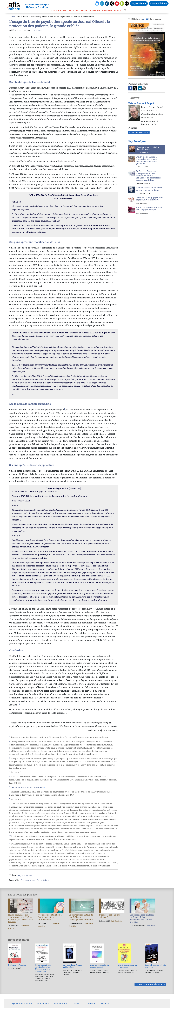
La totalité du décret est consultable (27, 787)
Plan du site (43, 1003)
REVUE (84, 10)
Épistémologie (116, 921)
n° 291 (146, 19)
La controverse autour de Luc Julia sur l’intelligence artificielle (81, 917)
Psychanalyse (37, 30)
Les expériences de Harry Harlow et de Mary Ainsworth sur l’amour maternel (142, 918)
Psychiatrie (43, 880)
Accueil (12, 17)
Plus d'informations (137, 132)
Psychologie (150, 926)
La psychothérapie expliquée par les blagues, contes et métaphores (43, 968)
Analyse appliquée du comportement (99, 966)
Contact (76, 1003)
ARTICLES (73, 10)
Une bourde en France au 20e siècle (72, 966)
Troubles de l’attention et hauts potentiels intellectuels (50, 917)
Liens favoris (60, 1003)
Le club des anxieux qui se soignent (127, 966)
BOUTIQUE (95, 10)
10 (59, 687)
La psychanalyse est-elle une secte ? (155, 966)
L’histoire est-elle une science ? (109, 915)
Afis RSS (104, 1003)
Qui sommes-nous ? (22, 1003)
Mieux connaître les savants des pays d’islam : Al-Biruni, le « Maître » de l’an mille (20, 918)
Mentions (90, 1003)
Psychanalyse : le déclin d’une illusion (148, 148)
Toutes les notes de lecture (148, 984)
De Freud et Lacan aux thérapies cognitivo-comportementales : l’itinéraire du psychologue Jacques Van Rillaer (148, 175)
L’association (58, 10)
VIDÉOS (117, 10)
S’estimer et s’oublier (17, 965)
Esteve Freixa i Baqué (141, 103)
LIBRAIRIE (107, 10)
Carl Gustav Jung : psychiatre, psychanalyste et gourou (149, 198)
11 (19, 704)
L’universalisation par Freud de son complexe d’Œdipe (149, 188)
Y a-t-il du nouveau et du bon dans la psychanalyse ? (149, 208)
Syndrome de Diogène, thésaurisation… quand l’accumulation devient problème (147, 160)
